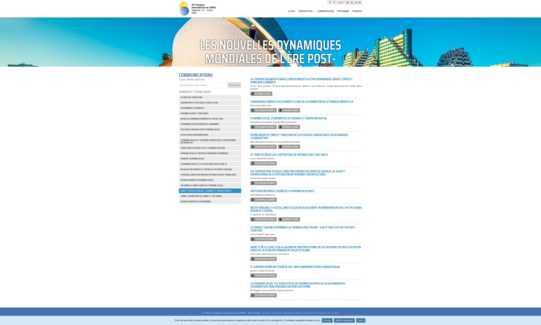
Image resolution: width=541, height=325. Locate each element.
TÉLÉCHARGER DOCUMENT (265, 110)
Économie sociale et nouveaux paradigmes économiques (205, 153)
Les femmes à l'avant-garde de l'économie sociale (202, 185)
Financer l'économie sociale (192, 158)
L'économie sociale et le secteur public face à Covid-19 (204, 164)
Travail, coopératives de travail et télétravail (201, 196)
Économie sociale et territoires (194, 113)
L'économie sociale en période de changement (200, 124)
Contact (341, 2)
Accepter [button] (327, 320)
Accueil (291, 11)
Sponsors (357, 11)
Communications (325, 11)
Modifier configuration (344, 320)
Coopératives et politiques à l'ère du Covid (199, 102)
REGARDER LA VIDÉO (263, 93)
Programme (343, 11)
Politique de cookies (328, 312)
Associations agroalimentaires (194, 135)
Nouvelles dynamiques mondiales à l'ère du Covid (202, 119)
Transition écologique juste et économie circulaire (203, 148)
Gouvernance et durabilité (192, 108)
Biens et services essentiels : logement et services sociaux (206, 191)
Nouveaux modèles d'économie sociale (197, 180)
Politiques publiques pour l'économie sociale (200, 129)
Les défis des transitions (191, 97)
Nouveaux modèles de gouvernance (196, 201)
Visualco (266, 312)
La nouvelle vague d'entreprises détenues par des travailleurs (208, 174)
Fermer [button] (361, 320)
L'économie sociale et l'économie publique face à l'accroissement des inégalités (208, 141)
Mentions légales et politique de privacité (294, 312)
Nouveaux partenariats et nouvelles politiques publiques (206, 169)
